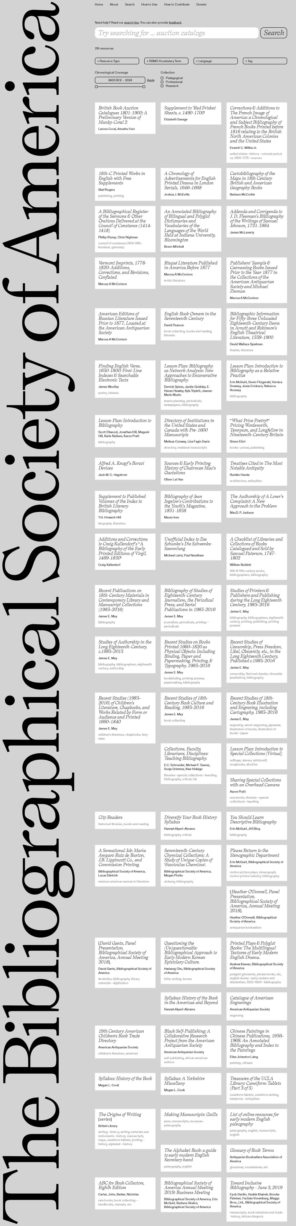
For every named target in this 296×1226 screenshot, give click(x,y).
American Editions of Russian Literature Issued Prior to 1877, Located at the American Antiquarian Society (123, 323)
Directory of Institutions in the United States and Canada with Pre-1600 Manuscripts (189, 427)
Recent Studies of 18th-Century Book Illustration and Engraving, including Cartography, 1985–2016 (254, 705)
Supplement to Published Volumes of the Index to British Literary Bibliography (121, 503)
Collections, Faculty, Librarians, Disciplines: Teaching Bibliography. (186, 753)
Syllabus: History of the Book (125, 1078)
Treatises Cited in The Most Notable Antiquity (256, 465)
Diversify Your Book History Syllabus (190, 819)
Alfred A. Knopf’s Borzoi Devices (121, 465)
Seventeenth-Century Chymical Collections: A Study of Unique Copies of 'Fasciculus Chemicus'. (188, 857)
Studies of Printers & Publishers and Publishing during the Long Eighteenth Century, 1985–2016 (256, 597)
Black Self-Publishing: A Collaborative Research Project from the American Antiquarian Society (189, 1038)
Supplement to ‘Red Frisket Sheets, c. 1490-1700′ (189, 110)
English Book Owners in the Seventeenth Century (190, 316)
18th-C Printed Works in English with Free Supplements (121, 178)
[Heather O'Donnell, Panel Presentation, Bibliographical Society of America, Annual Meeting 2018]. (255, 901)
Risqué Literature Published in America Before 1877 (190, 265)
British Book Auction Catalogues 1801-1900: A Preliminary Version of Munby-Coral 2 (122, 115)
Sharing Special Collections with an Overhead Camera (255, 782)
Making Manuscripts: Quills (190, 1114)
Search (129, 4)
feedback (175, 22)
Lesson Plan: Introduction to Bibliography (124, 423)
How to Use (149, 4)
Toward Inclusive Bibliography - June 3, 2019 (256, 1185)
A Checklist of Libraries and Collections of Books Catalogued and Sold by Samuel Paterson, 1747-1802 (256, 548)
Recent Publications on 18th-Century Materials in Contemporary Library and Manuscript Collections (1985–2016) (123, 600)
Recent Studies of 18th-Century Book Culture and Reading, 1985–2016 (188, 702)
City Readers (110, 817)
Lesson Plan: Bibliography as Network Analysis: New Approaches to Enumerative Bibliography (190, 373)
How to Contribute (177, 4)
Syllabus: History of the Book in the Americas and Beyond (191, 1000)
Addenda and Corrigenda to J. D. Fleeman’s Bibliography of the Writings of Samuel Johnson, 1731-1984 (256, 218)
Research (171, 86)
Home (99, 4)
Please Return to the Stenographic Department (254, 853)
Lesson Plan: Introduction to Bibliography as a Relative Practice (256, 370)
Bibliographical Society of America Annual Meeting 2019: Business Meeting (188, 1187)
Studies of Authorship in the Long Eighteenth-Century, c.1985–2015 (124, 646)
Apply (151, 80)
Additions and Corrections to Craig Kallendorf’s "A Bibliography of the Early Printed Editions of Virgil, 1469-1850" (123, 548)
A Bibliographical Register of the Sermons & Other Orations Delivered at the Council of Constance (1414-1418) (125, 221)
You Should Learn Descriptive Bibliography (253, 819)
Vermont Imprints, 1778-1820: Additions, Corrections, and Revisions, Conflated (123, 270)
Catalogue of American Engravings (251, 1000)
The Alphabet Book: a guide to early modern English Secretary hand (190, 1154)
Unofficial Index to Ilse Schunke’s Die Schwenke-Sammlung (188, 543)
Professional (174, 82)
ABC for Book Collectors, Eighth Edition (121, 1185)
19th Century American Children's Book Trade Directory (121, 1035)
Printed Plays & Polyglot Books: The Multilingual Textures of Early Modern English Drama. (254, 950)
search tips (131, 22)
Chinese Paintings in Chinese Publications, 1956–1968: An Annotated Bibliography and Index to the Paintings (257, 1040)
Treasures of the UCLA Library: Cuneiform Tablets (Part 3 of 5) (255, 1083)
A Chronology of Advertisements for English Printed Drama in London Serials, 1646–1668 (189, 180)
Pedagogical (174, 78)
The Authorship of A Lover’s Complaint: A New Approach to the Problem (256, 501)
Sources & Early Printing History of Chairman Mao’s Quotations (190, 467)
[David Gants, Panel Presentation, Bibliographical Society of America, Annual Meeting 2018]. (123, 952)
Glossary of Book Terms (252, 1150)
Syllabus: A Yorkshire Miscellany (184, 1081)
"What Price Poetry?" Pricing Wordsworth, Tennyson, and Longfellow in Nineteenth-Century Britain (256, 427)
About (114, 4)
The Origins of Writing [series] (119, 1117)
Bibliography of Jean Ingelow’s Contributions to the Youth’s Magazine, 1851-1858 (188, 503)
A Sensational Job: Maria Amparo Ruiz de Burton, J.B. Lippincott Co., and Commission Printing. (122, 857)
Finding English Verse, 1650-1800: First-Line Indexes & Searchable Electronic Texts (120, 373)
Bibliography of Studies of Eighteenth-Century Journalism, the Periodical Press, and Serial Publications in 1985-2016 (189, 600)
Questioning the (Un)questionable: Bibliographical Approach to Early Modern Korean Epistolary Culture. (190, 952)
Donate (201, 4)
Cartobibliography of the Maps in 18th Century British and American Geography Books (252, 180)
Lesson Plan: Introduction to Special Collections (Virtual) (256, 751)
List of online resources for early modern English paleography (254, 1119)
